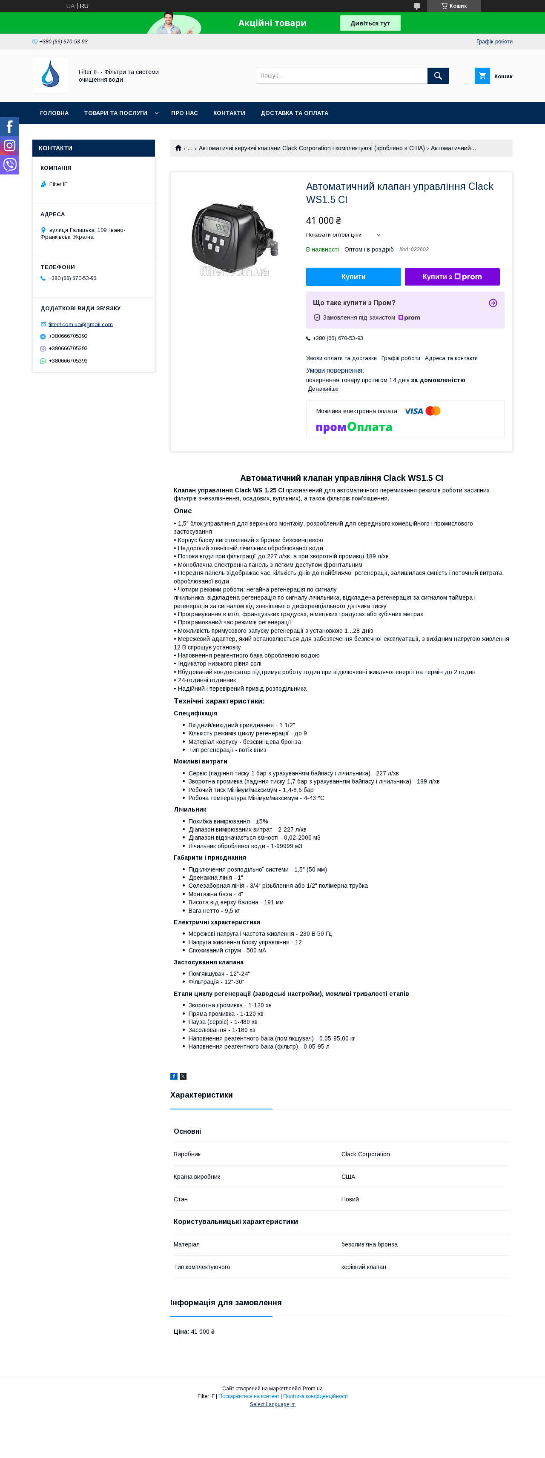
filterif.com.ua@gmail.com (81, 324)
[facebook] (174, 1077)
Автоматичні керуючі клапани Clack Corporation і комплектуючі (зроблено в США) (312, 148)
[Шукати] (438, 76)
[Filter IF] (50, 91)
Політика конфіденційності (315, 1396)
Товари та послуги (115, 113)
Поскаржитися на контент (248, 1396)
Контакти (229, 113)
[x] (183, 1077)
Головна (54, 113)
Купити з (437, 276)
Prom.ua (313, 1389)
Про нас (184, 113)
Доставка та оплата (294, 113)
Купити (353, 276)
